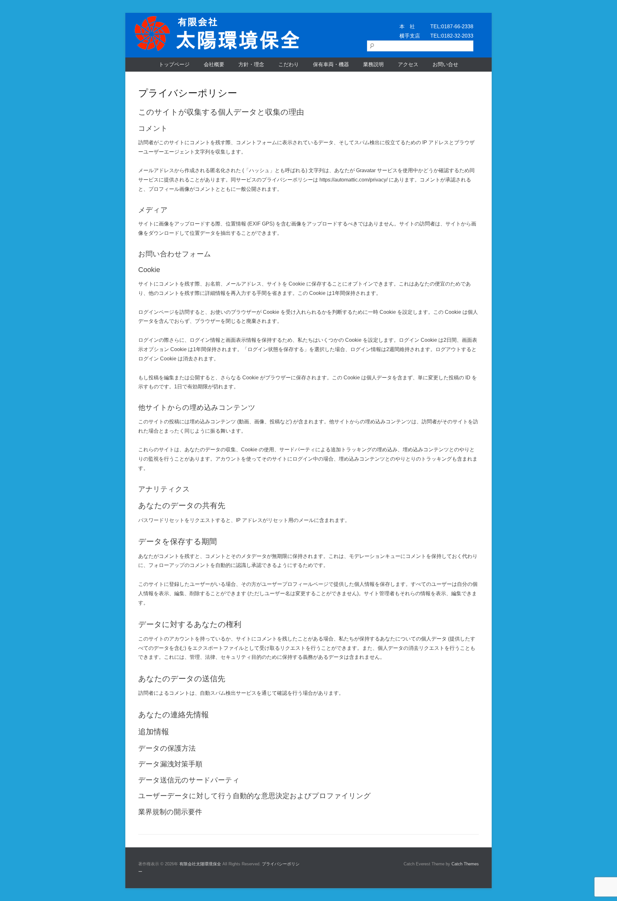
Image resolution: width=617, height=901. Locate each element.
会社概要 (214, 64)
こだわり (288, 64)
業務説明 (373, 64)
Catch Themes (465, 863)
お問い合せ (445, 64)
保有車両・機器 (331, 64)
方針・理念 (251, 64)
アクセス (408, 64)
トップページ (174, 64)
